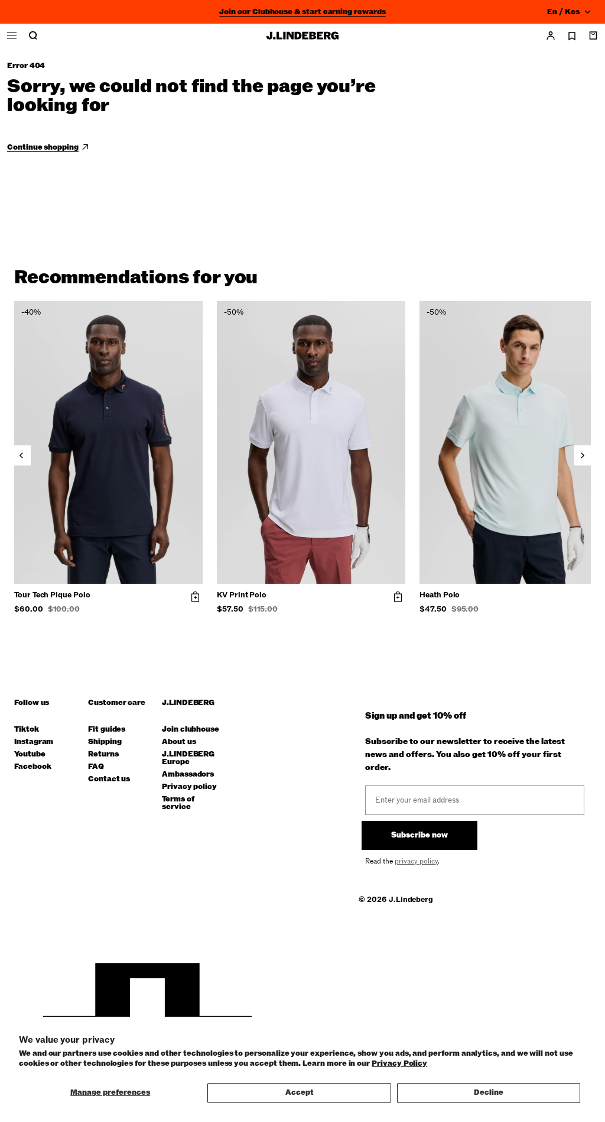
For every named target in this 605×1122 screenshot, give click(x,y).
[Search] (33, 35)
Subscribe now (419, 835)
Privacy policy (189, 787)
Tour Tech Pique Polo (52, 595)
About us (179, 742)
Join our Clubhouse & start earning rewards (302, 12)
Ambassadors (188, 774)
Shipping (104, 742)
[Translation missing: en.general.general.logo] (302, 35)
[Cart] (593, 35)
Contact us (109, 779)
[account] (550, 35)
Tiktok (26, 729)
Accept (299, 1092)
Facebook (32, 767)
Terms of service (178, 803)
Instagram (33, 742)
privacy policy (416, 861)
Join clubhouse (190, 729)
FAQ (96, 767)
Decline (488, 1092)
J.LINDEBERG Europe (188, 758)
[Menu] (11, 35)
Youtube (29, 754)
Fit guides (106, 729)
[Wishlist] (572, 36)
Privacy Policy (399, 1063)
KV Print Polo (241, 595)
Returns (103, 754)
